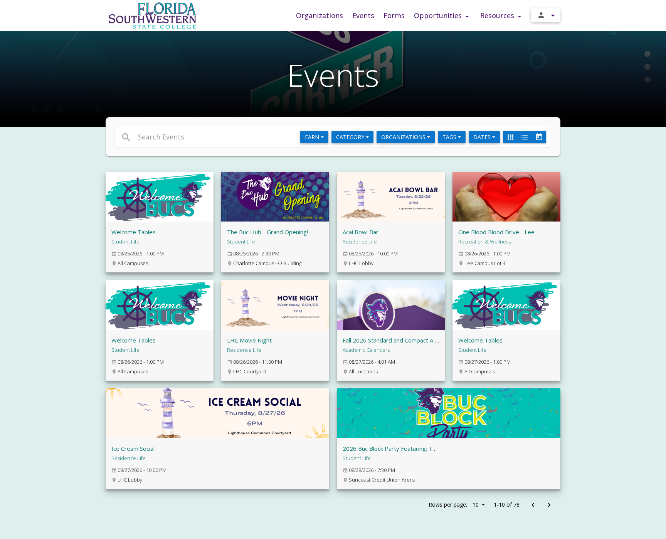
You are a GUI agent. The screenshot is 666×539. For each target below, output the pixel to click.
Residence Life (360, 241)
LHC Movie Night (249, 340)
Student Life (125, 241)
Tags (450, 137)
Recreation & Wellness (484, 241)
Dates (482, 137)
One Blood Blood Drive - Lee (496, 232)
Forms (394, 15)
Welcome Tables (133, 232)
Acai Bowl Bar (360, 232)
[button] (263, 136)
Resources (498, 15)
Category (351, 137)
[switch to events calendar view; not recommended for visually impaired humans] (538, 137)
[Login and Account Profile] (545, 15)
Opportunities (439, 15)
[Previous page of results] (533, 505)
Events (363, 15)
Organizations (319, 15)
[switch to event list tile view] (510, 137)
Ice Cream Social (133, 448)
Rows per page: (454, 504)
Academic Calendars (366, 349)
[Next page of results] (549, 505)
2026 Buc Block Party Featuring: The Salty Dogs (406, 448)
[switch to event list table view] (524, 137)
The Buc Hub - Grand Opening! (267, 232)
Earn (313, 137)
